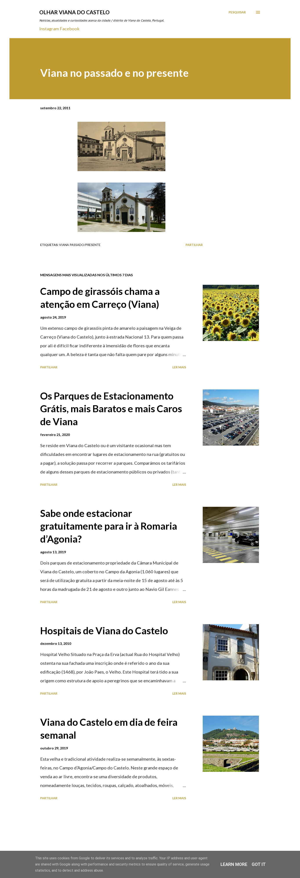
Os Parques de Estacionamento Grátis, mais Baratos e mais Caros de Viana (111, 408)
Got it (259, 864)
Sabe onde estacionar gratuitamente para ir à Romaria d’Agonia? (108, 526)
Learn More (233, 864)
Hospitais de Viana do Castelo (104, 630)
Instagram (49, 28)
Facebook (70, 28)
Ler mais (179, 367)
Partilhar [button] (194, 245)
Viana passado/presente (80, 245)
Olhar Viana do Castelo (74, 12)
